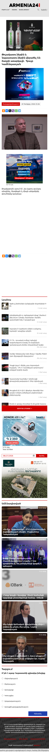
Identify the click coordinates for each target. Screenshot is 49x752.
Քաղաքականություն (11, 104)
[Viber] (13, 110)
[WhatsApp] (16, 110)
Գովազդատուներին (37, 739)
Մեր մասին (23, 739)
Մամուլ (14, 9)
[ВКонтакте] (6, 110)
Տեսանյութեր (24, 9)
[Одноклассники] (3, 110)
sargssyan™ (37, 745)
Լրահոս (6, 299)
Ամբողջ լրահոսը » (24, 408)
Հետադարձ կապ (10, 739)
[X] (10, 110)
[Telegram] (19, 110)
